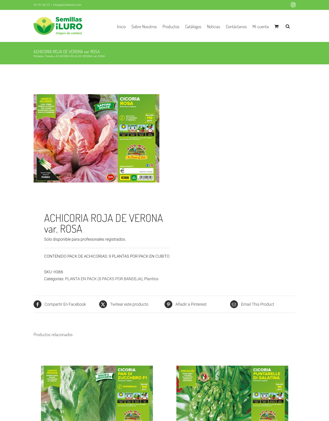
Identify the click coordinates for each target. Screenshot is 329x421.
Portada (38, 56)
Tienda (49, 56)
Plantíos (151, 278)
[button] (288, 26)
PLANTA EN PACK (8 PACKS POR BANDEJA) (104, 278)
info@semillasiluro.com (67, 4)
